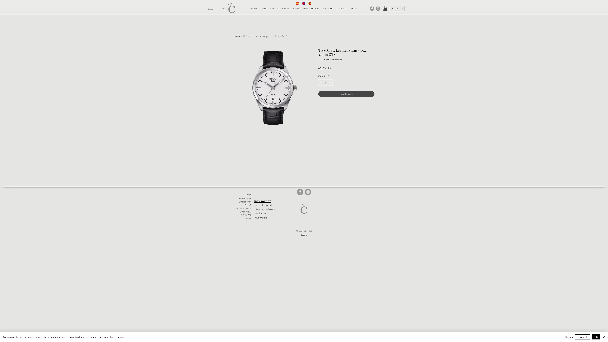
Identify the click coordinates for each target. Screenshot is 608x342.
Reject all (582, 337)
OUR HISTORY (245, 201)
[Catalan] (298, 3)
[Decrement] (321, 83)
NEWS (248, 218)
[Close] (604, 336)
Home (237, 36)
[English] (304, 3)
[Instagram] (378, 8)
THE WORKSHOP (243, 208)
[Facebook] (372, 8)
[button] (385, 8)
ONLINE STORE (244, 198)
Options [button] (569, 337)
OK (596, 337)
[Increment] (330, 83)
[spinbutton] (325, 83)
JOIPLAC (247, 205)
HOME (248, 195)
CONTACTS (246, 215)
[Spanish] (310, 3)
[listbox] (397, 8)
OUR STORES (245, 211)
